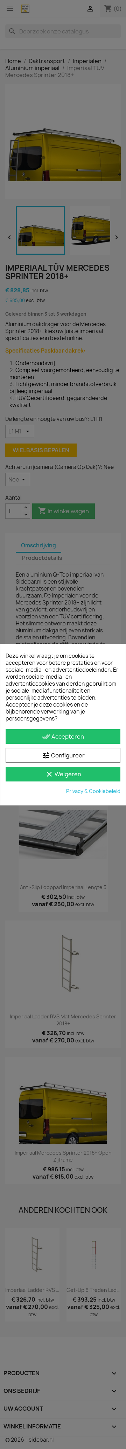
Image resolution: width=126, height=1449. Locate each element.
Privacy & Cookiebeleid (93, 791)
